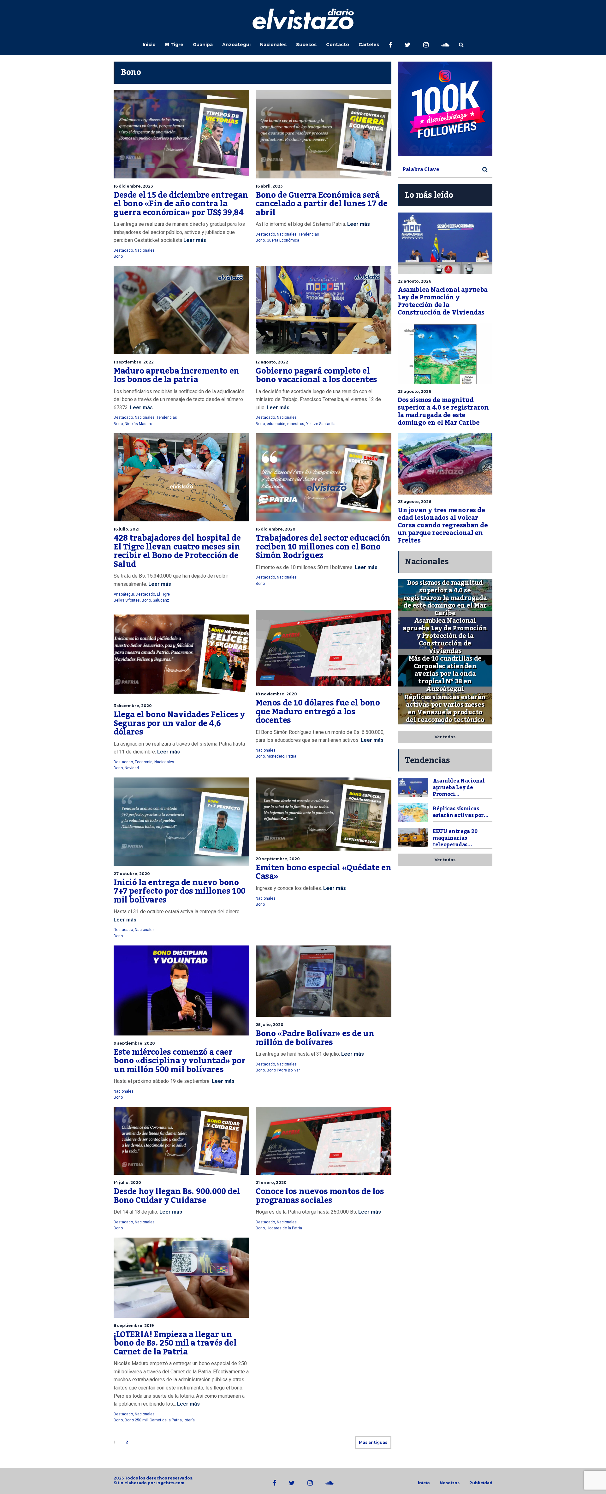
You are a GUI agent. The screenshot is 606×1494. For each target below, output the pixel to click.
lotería (189, 1420)
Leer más (194, 240)
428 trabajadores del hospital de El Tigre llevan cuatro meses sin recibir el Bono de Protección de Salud (177, 551)
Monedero (275, 756)
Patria (291, 756)
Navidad (132, 768)
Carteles (369, 44)
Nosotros (450, 1483)
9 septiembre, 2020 (134, 1043)
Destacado (123, 250)
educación (276, 424)
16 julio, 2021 (127, 529)
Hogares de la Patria (284, 1228)
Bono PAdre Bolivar (283, 1070)
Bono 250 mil (136, 1420)
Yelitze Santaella (321, 424)
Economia (143, 762)
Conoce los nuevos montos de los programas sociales (320, 1196)
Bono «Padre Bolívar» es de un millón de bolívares (315, 1038)
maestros (295, 424)
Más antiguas (373, 1442)
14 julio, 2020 (127, 1182)
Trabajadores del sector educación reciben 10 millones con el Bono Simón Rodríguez (323, 546)
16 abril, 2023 (269, 186)
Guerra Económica (283, 240)
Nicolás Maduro (138, 424)
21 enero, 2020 (271, 1182)
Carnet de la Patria (166, 1420)
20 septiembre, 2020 (278, 858)
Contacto (337, 44)
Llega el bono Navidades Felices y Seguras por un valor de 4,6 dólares (179, 723)
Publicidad (480, 1483)
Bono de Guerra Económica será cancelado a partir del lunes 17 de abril (321, 203)
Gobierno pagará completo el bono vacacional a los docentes (316, 375)
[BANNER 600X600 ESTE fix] (445, 109)
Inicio (149, 44)
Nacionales (273, 44)
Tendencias (309, 234)
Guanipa (203, 44)
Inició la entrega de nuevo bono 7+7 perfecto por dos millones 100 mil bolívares (180, 891)
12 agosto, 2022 (272, 362)
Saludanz (161, 600)
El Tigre (174, 44)
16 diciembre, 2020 (275, 529)
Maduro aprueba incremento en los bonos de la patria (176, 375)
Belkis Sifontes (127, 600)
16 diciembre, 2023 (133, 186)
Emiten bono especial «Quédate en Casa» (323, 872)
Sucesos (306, 44)
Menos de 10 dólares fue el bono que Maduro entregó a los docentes (318, 711)
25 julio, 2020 (269, 1024)
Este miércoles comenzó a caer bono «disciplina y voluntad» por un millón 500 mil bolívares (179, 1060)
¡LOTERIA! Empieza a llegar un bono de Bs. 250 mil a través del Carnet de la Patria (175, 1343)
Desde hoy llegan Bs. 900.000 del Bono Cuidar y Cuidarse (177, 1196)
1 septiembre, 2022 (134, 362)
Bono (118, 256)
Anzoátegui (236, 44)
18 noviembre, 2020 (276, 694)
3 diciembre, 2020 (133, 705)
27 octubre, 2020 (132, 873)
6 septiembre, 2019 (134, 1325)
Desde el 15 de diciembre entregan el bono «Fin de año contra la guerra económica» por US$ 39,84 (181, 203)
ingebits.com (170, 1482)
